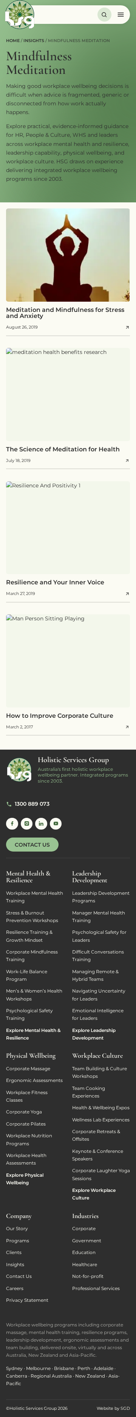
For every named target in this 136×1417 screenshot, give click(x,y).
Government (86, 1240)
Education (84, 1252)
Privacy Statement (27, 1300)
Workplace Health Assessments (26, 1159)
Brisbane (64, 1368)
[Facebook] (12, 824)
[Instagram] (27, 824)
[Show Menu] (124, 14)
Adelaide (103, 1368)
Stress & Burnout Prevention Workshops (32, 916)
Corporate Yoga (24, 1112)
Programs (17, 1240)
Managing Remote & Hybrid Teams (95, 975)
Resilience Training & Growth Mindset (29, 936)
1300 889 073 (32, 803)
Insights (15, 1264)
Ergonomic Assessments (34, 1080)
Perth (83, 1368)
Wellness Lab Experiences (101, 1120)
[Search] (104, 15)
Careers (14, 1288)
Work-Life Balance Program (26, 975)
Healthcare (84, 1264)
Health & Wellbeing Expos (101, 1107)
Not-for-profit (88, 1276)
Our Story (17, 1228)
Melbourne (38, 1368)
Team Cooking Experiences (88, 1092)
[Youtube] (56, 824)
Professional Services (96, 1288)
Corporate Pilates (26, 1124)
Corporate (84, 1228)
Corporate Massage (28, 1068)
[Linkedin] (41, 824)
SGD (125, 1408)
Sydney (14, 1368)
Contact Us (32, 844)
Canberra (16, 1376)
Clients (14, 1252)
